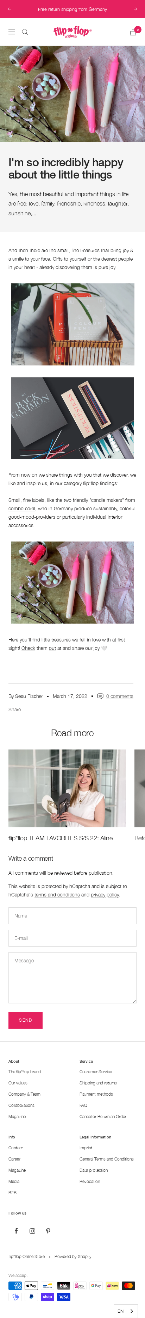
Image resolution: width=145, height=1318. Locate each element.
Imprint (86, 1147)
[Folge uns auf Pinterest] (48, 1231)
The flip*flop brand (24, 1071)
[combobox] (126, 1311)
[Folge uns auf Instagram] (32, 1231)
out (52, 648)
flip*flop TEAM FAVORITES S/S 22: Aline (60, 838)
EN (121, 1311)
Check (28, 648)
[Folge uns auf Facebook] (16, 1231)
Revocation (90, 1181)
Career (14, 1159)
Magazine (17, 1116)
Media (13, 1181)
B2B (12, 1192)
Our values (17, 1083)
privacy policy (105, 894)
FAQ (83, 1105)
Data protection (94, 1170)
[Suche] (25, 32)
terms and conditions (57, 894)
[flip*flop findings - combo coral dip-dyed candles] (72, 582)
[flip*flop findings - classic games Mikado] (72, 418)
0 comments (119, 696)
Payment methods (96, 1094)
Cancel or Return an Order (103, 1116)
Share (14, 709)
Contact (15, 1147)
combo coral (21, 508)
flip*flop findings (100, 483)
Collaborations (21, 1105)
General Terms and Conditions (107, 1159)
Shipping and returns (98, 1083)
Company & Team (24, 1094)
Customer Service (96, 1071)
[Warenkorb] (133, 32)
